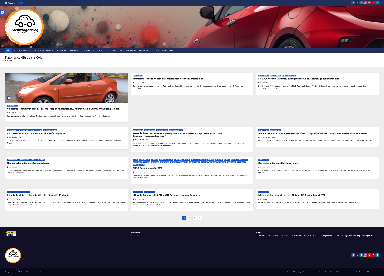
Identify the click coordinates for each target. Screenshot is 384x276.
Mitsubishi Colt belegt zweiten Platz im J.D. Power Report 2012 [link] (291, 195)
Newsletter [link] (89, 50)
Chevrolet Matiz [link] (144, 159)
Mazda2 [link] (226, 159)
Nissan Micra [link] (137, 162)
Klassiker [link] (61, 50)
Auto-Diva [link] (294, 236)
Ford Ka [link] (194, 159)
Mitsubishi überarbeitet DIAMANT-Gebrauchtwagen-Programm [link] (167, 195)
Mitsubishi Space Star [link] (288, 75)
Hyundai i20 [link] (219, 159)
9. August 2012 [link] (14, 199)
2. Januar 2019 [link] (14, 113)
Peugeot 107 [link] (155, 162)
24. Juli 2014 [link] (139, 82)
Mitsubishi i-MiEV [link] (275, 75)
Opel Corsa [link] (146, 162)
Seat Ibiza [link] (204, 162)
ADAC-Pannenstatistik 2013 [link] (147, 168)
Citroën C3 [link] (163, 159)
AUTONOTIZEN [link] (305, 236)
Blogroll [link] (74, 50)
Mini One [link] (233, 159)
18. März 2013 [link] (265, 167)
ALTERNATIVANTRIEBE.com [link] (267, 236)
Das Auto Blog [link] (341, 236)
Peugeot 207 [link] (174, 162)
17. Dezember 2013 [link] (141, 140)
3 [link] (194, 218)
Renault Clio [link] (184, 162)
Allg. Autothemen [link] (43, 50)
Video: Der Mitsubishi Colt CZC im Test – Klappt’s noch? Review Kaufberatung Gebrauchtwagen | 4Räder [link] (63, 108)
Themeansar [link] (44, 272)
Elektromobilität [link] (22, 50)
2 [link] (189, 218)
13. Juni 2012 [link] (139, 199)
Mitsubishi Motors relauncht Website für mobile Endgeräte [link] (39, 195)
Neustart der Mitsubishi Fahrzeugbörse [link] (28, 163)
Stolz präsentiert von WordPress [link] (15, 272)
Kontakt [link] (103, 50)
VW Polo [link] (141, 164)
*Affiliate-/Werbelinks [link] (163, 50)
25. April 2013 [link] (140, 172)
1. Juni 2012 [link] (264, 199)
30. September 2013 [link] (267, 137)
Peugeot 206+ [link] (165, 162)
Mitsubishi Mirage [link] (36, 130)
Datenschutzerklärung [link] (137, 50)
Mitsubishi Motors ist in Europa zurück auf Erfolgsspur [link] (36, 133)
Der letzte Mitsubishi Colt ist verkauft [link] (278, 163)
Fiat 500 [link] (170, 159)
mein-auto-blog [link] (354, 236)
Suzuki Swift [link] (222, 162)
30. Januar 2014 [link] (15, 137)
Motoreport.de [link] (367, 236)
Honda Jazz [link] (201, 159)
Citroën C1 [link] (154, 159)
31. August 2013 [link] (15, 167)
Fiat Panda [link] (177, 159)
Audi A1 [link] (135, 159)
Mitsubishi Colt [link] (12, 105)
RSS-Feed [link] (134, 236)
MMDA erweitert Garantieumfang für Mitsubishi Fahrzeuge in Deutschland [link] (298, 78)
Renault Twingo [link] (194, 162)
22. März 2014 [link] (265, 82)
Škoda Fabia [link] (212, 162)
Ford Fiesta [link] (186, 159)
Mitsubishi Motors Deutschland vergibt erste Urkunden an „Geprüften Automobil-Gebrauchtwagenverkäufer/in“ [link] (177, 134)
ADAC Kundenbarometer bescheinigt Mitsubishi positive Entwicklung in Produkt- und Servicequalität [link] (313, 133)
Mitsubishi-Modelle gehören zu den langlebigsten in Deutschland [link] (168, 78)
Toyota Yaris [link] (241, 162)
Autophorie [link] (317, 236)
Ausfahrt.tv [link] (284, 236)
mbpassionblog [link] (328, 236)
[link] (2, 12)
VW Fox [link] (135, 164)
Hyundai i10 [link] (210, 159)
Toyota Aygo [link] (231, 162)
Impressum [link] (117, 50)
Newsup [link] (34, 272)
